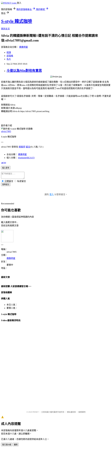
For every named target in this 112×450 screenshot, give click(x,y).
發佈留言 (5, 184)
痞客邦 (22, 147)
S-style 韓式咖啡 (16, 21)
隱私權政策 (71, 412)
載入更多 (5, 168)
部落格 (10, 56)
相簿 (9, 52)
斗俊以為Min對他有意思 (24, 70)
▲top (3, 162)
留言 (28, 147)
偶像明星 (23, 47)
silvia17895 (6, 131)
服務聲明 (82, 412)
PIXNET (36, 412)
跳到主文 (5, 29)
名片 (9, 59)
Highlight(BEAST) (26, 158)
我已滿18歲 (6, 445)
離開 (15, 445)
